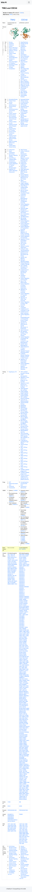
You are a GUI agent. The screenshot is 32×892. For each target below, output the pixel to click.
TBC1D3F (25, 771)
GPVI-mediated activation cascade (25, 372)
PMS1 (26, 735)
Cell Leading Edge (25, 68)
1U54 (9, 825)
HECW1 (15, 563)
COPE (20, 634)
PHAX (20, 728)
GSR (27, 669)
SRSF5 (15, 581)
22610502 (23, 525)
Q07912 (13, 821)
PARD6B (21, 722)
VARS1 (20, 791)
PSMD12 (21, 744)
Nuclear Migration (24, 174)
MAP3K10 (26, 691)
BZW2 (23, 609)
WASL (24, 793)
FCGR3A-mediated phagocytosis (25, 470)
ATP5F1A (13, 556)
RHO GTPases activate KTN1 (24, 408)
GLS (20, 668)
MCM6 (25, 700)
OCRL (20, 715)
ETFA (20, 656)
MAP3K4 (21, 694)
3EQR (14, 825)
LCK (24, 687)
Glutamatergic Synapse (24, 96)
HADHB (21, 673)
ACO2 (23, 556)
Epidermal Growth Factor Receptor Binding (13, 126)
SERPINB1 (26, 756)
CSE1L (24, 635)
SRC (12, 581)
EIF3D (25, 649)
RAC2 (27, 746)
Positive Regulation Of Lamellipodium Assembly (25, 205)
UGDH (20, 789)
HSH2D (9, 564)
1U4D (14, 824)
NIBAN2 (21, 711)
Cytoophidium (12, 68)
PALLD (26, 719)
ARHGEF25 (21, 593)
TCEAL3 (24, 772)
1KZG (23, 829)
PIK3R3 (13, 572)
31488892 (27, 507)
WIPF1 (27, 793)
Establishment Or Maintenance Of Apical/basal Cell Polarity (24, 254)
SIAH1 (13, 578)
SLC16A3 (25, 761)
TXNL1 (20, 786)
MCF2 (9, 568)
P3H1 (20, 716)
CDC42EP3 (21, 623)
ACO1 (20, 556)
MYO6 (24, 707)
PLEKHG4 (21, 733)
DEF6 (20, 638)
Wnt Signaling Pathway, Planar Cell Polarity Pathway (24, 333)
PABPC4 (24, 716)
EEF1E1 (27, 647)
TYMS (24, 786)
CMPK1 (21, 631)
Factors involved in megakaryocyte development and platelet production (25, 477)
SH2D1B (9, 578)
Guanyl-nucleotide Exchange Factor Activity (25, 866)
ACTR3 (20, 557)
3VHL (26, 835)
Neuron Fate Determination (24, 281)
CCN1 (26, 614)
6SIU (25, 840)
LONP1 (24, 688)
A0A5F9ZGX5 (11, 815)
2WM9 (20, 833)
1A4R (20, 824)
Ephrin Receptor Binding (12, 866)
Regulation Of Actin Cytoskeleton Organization (25, 240)
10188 (9, 802)
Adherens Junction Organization (25, 246)
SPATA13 (26, 764)
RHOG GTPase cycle (24, 456)
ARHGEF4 (21, 596)
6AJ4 (20, 840)
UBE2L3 (23, 788)
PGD (24, 726)
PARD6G (25, 722)
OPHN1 (27, 715)
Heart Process (24, 149)
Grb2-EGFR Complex (11, 66)
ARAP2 (24, 565)
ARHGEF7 (21, 598)
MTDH (23, 705)
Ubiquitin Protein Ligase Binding (12, 136)
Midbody (22, 67)
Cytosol (10, 46)
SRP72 (27, 765)
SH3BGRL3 (25, 760)
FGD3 (23, 658)
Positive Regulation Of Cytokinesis (25, 237)
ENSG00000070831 (23, 810)
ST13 (20, 768)
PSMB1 (21, 742)
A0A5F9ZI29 (10, 820)
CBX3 (24, 614)
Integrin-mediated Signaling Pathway (25, 183)
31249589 (23, 538)
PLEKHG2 (21, 732)
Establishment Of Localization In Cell (25, 309)
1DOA (20, 826)
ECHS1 (26, 645)
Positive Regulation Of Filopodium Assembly (25, 295)
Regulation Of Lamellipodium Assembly (24, 201)
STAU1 (20, 770)
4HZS (15, 826)
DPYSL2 (25, 644)
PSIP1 (27, 740)
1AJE (23, 824)
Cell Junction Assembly (23, 244)
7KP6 (9, 829)
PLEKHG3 (26, 732)
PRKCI (24, 739)
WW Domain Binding (12, 143)
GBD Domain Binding (23, 116)
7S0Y (20, 843)
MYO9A (21, 708)
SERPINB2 (21, 757)
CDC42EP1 (21, 620)
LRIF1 (20, 690)
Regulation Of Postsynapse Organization (24, 361)
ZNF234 (21, 798)
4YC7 (28, 836)
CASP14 (26, 612)
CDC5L (26, 627)
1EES (26, 826)
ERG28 (24, 654)
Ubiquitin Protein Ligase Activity (24, 125)
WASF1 (26, 792)
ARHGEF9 (26, 598)
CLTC (15, 557)
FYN (12, 561)
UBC (9, 582)
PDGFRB (13, 571)
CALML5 (27, 609)
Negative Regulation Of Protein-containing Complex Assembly (25, 233)
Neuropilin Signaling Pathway (25, 260)
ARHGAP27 (22, 577)
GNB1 (25, 668)
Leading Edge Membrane (24, 70)
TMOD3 (21, 775)
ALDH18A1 (21, 561)
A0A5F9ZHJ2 (11, 817)
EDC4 (20, 647)
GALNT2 (27, 665)
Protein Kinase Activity (12, 101)
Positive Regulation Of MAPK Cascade (25, 263)
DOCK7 (21, 642)
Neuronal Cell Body (25, 82)
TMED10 (21, 774)
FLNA (24, 661)
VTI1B (11, 582)
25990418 (23, 492)
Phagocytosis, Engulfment (24, 164)
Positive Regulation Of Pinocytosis (25, 278)
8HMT (9, 831)
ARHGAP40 (22, 584)
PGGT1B (27, 726)
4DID (20, 836)
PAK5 (20, 719)
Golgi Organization (25, 169)
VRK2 (20, 792)
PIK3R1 (9, 572)
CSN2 (27, 635)
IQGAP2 (25, 681)
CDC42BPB (21, 617)
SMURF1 (10, 579)
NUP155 (25, 714)
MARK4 (21, 697)
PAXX (20, 723)
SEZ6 (9, 577)
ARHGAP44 (22, 585)
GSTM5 (21, 670)
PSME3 (21, 746)
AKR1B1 (24, 560)
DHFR (25, 638)
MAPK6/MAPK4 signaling (24, 431)
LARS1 (20, 687)
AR (14, 554)
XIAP (20, 795)
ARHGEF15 (21, 592)
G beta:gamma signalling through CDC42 (24, 442)
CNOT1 (27, 631)
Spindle (22, 52)
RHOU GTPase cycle (24, 461)
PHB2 (23, 728)
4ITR (23, 836)
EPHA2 (21, 652)
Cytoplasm (11, 43)
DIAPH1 (21, 640)
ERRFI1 (25, 655)
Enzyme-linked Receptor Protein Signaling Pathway (13, 853)
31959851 (15, 490)
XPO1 (23, 795)
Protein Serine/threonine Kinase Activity (12, 105)
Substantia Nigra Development (24, 209)
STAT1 (27, 768)
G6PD (23, 665)
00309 (20, 806)
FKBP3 (20, 661)
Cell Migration (12, 871)
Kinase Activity (12, 131)
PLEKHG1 (24, 730)
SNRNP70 (21, 764)
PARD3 (20, 721)
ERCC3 (21, 654)
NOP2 (24, 711)
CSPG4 (9, 558)
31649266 (23, 540)
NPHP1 (9, 571)
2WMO (27, 833)
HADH (24, 672)
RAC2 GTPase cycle (24, 450)
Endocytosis (12, 149)
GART (20, 666)
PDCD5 (21, 725)
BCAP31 (21, 605)
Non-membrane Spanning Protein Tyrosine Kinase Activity (13, 118)
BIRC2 (27, 606)
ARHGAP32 (22, 579)
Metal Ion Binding (13, 141)
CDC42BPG (22, 619)
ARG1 (27, 565)
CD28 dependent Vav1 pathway (24, 389)
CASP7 (24, 613)
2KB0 (26, 831)
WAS (14, 582)
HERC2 (24, 675)
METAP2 (21, 702)
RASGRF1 (10, 575)
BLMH (20, 607)
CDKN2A (24, 628)
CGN (27, 630)
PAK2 (20, 718)
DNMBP (25, 641)
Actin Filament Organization (24, 167)
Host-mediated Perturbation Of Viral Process (24, 267)
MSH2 (24, 704)
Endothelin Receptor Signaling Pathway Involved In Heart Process (25, 356)
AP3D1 (20, 564)
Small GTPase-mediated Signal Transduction (12, 159)
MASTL (24, 697)
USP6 (27, 789)
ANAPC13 (26, 561)
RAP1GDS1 (22, 747)
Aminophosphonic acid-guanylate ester (25, 483)
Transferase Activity (11, 133)
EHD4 (27, 648)
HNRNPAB (26, 676)
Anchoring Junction (13, 64)
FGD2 (20, 658)
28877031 (26, 504)
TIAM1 (27, 772)
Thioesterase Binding (23, 114)
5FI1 (26, 838)
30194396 (23, 536)
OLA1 (23, 715)
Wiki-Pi (4, 2)
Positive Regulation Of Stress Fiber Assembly (25, 303)
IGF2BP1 (24, 680)
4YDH (20, 838)
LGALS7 (21, 688)
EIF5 (23, 651)
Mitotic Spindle (24, 92)
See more (10, 874)
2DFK (23, 831)
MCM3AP (21, 700)
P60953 (21, 814)
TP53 (25, 778)
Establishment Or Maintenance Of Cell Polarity (24, 177)
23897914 (11, 496)
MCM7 (20, 701)
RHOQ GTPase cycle (24, 453)
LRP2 (23, 690)
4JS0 (25, 836)
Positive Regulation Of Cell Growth (25, 221)
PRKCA (24, 737)
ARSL (9, 556)
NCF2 (25, 709)
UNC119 (24, 789)
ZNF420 (21, 799)
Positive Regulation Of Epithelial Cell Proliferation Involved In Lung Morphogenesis (25, 339)
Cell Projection (24, 80)
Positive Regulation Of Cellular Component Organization (25, 286)
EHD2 (24, 648)
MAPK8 (24, 549)
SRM (25, 765)
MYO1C (21, 707)
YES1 (16, 584)
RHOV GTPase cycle (24, 467)
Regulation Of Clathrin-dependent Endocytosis (13, 170)
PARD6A (25, 721)
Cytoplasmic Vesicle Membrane (13, 56)
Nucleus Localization (23, 306)
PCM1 (23, 723)
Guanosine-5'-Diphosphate (24, 487)
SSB (24, 767)
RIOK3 (23, 750)
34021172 (23, 520)
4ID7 (9, 828)
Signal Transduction (12, 151)
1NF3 (26, 829)
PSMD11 (25, 743)
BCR (25, 606)
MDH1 (23, 701)
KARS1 (26, 683)
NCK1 (16, 568)
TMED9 (25, 774)
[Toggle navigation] (29, 2)
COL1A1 (21, 633)
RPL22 (20, 751)
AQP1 (11, 554)
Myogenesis (23, 405)
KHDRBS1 (24, 684)
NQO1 (24, 712)
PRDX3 (25, 736)
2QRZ (26, 832)
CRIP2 (20, 635)
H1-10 (24, 670)
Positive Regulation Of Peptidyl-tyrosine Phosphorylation (13, 166)
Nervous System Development (24, 190)
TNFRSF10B (22, 777)
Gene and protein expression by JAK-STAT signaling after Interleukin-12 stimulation (25, 436)
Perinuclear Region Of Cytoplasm (13, 62)
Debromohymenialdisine (13, 484)
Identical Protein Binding (12, 139)
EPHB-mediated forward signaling (24, 392)
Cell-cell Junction (24, 57)
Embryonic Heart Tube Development (25, 249)
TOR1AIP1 (21, 778)
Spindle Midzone (24, 87)
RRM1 (20, 754)
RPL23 (24, 751)
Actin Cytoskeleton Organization (25, 214)
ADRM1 (24, 557)
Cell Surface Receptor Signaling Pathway (13, 155)
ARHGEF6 (26, 596)
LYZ (26, 690)
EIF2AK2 (21, 649)
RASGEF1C (10, 574)
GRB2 (9, 563)
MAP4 (25, 694)
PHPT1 (27, 728)
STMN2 (24, 770)
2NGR (20, 832)
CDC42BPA (21, 616)
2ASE (20, 831)
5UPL (26, 839)
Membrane (11, 52)
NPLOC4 (21, 712)
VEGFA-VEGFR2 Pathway (24, 403)
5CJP (23, 838)
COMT (24, 633)
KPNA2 (21, 686)
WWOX (9, 584)
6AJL (23, 840)
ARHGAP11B (22, 570)
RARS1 (26, 747)
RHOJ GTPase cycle (24, 459)
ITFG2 (9, 565)
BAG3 (9, 557)
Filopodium (23, 64)
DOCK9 (21, 644)
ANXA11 (21, 563)
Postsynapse (23, 94)
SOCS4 (9, 581)
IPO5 (28, 680)
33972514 (23, 531)
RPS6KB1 (25, 753)
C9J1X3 (9, 821)
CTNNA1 (25, 637)
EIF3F (20, 651)
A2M (20, 554)
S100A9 (24, 754)
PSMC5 (24, 742)
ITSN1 (20, 683)
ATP (10, 482)
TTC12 (23, 785)
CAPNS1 (21, 610)
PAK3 (23, 718)
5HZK (20, 839)
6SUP (20, 842)
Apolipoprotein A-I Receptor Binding (25, 119)
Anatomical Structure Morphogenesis (24, 197)
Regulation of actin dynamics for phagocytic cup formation (25, 379)
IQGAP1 (21, 681)
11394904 (21, 12)
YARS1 (26, 795)
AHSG (20, 560)
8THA (15, 831)
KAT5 (20, 684)
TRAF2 (20, 781)
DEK (23, 638)
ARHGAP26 (22, 575)
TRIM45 (21, 782)
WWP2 (12, 584)
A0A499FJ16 (10, 814)
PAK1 (27, 716)
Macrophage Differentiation (24, 218)
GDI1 (23, 666)
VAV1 (27, 791)
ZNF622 (25, 799)
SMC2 (20, 763)
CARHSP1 (21, 612)
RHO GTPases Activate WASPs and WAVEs (24, 418)
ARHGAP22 (22, 574)
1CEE (23, 825)
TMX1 (24, 775)
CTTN (12, 558)
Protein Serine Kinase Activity (12, 146)
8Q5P (12, 831)
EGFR (16, 560)
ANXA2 (25, 563)
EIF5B (26, 651)
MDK (27, 701)
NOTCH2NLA (13, 570)
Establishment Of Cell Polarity (24, 211)
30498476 (11, 501)
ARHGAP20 (22, 572)
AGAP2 (24, 558)
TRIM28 (24, 781)
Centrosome (23, 50)
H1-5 (27, 670)
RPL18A (14, 575)
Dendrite (22, 66)
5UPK (23, 839)
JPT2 (23, 683)
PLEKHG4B (22, 735)
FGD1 (27, 656)
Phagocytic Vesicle (25, 85)
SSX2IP (27, 767)
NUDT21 (21, 714)
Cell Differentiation (25, 216)
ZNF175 (25, 796)
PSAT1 (24, 740)
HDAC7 (24, 673)
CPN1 (27, 634)
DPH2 (13, 560)
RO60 (27, 750)
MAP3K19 (26, 693)
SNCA (23, 763)
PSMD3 (25, 744)
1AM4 (26, 824)
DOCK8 (24, 642)
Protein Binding (12, 128)
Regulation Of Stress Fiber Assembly (24, 299)
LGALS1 (27, 687)
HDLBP (21, 675)
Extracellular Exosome (23, 89)
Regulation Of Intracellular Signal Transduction (25, 859)
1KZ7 (20, 829)
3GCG (20, 835)
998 (20, 802)
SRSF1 (20, 767)
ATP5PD (25, 602)
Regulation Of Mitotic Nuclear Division (24, 172)
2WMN (23, 833)
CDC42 (24, 19)
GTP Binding (23, 105)
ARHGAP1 (21, 567)
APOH (27, 564)
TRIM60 (25, 782)
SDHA (27, 754)
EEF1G (21, 648)
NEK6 (9, 570)
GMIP (23, 668)
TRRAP (24, 784)
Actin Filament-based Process (24, 869)
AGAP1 (21, 558)
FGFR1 (9, 561)
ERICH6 (21, 655)
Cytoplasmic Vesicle (12, 59)
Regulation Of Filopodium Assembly (24, 291)
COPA (28, 633)
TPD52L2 (21, 779)
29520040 (23, 500)
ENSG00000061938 (12, 810)
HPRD (10, 14)
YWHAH (21, 796)
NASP (27, 708)
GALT (15, 561)
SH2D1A (12, 577)
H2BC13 (21, 672)
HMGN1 (22, 676)
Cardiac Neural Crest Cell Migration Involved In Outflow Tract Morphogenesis (25, 158)
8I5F (23, 843)
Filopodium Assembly (23, 276)
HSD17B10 (21, 679)
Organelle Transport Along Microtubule (25, 351)
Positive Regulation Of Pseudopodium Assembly (25, 228)
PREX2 (21, 737)
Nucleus (11, 42)
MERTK (12, 568)
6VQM (14, 828)
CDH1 (20, 628)
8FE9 (11, 829)
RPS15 (27, 751)
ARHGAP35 (22, 581)
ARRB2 (24, 599)
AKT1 (20, 549)
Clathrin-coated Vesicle (12, 54)
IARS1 (20, 680)
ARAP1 (21, 565)
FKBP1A (25, 659)
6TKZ (26, 842)
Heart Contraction (24, 330)
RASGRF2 (21, 749)
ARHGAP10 (22, 568)
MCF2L (24, 698)
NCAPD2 (21, 709)
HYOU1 (26, 679)
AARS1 (23, 554)
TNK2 (12, 19)
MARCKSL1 (26, 695)
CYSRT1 (9, 560)
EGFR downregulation (24, 375)
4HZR (12, 826)
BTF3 (20, 609)
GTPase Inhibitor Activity (13, 122)
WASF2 (21, 793)
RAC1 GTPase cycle (24, 448)
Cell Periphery (24, 91)
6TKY (23, 842)
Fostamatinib (12, 487)
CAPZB (25, 610)
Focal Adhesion (24, 59)
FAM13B (24, 656)
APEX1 (24, 564)
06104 (9, 806)
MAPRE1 (21, 695)
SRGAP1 (21, 765)
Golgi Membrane (24, 42)
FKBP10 (21, 659)
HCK (12, 563)
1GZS (23, 828)
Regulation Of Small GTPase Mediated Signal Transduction (24, 851)
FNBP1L (21, 663)
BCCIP (24, 605)
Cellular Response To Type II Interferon (25, 348)
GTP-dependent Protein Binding (24, 111)
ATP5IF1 (26, 600)
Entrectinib (11, 486)
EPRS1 (24, 652)
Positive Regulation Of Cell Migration (25, 224)
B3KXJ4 (15, 820)
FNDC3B (25, 663)
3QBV (23, 835)
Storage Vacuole (24, 43)
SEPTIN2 (21, 756)
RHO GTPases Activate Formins (24, 425)
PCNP (26, 723)
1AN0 (20, 825)
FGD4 (26, 658)
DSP (23, 645)
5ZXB (11, 828)
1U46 (11, 824)
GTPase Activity (24, 100)
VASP (24, 791)
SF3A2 (20, 760)
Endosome (11, 45)
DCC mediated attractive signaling (25, 397)
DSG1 (20, 645)
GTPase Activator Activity (25, 855)
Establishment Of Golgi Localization (25, 312)
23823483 (23, 533)
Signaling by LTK (13, 372)
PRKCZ (21, 740)
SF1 (25, 758)
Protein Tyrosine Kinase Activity (12, 114)
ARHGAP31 (22, 578)
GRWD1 (24, 669)
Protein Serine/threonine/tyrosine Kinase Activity (13, 110)
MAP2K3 (21, 691)
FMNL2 (23, 662)
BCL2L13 (21, 606)
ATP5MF (21, 602)
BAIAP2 (26, 603)
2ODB (23, 832)
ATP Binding (12, 130)
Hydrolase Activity (25, 106)
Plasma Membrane (13, 47)
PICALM (21, 729)
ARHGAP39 (22, 582)
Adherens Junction (13, 50)
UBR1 (27, 788)
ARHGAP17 (22, 571)
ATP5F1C (21, 600)
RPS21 (20, 753)
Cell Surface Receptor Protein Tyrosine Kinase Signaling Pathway (13, 848)
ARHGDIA (21, 586)
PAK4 (26, 718)
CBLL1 (20, 614)
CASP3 (21, 613)
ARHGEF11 (21, 591)
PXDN (24, 746)
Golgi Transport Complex (24, 62)
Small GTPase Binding (24, 862)
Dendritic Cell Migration (24, 257)
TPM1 (25, 779)
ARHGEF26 (21, 595)
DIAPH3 (21, 641)
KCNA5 (12, 565)
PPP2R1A (21, 736)
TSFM (20, 785)
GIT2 (26, 666)
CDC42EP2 (21, 621)
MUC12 (26, 705)
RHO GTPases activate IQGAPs (24, 411)
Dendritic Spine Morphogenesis (24, 344)
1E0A (23, 826)
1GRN (20, 828)
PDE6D (21, 726)
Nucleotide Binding (13, 99)
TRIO (28, 782)
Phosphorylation (12, 162)
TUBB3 (27, 785)
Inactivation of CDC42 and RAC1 (25, 400)
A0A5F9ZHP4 (11, 818)
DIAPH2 (25, 640)
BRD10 (27, 607)
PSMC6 (21, 743)
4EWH (9, 826)
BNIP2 (23, 607)
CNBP (24, 631)
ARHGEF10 (21, 589)
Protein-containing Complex (25, 73)
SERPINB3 (21, 758)
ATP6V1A (21, 603)
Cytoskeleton (23, 54)
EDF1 (23, 647)
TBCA (20, 772)
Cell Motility (11, 873)
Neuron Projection (25, 81)
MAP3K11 (21, 693)
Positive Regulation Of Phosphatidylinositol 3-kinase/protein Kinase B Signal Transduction (25, 318)
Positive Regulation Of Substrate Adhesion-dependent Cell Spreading (25, 366)
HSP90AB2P (14, 564)
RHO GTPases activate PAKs (24, 414)
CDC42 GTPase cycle (24, 445)
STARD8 (24, 768)
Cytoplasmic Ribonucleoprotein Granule (25, 77)
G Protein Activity (25, 102)
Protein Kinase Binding (24, 108)
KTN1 (24, 686)
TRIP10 (21, 784)
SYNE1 (20, 771)
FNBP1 (27, 662)
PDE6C (24, 725)
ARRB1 (21, 599)
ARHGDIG (21, 588)
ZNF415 (25, 798)
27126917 (23, 496)
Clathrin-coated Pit (13, 49)
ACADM (27, 554)
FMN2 (20, 662)
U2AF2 (27, 786)
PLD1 (20, 730)
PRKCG (21, 739)
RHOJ (20, 750)
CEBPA (21, 630)
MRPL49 (21, 704)
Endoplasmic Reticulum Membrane (23, 48)
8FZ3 (14, 829)
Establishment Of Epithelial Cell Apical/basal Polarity (24, 272)
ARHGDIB (26, 586)
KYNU (27, 686)
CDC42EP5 (21, 626)
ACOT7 (27, 556)
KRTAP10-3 (10, 567)
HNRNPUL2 (21, 677)
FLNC (27, 661)
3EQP (11, 825)
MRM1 (25, 702)
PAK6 (23, 719)
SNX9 (13, 579)
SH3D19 (21, 761)
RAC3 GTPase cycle (24, 464)
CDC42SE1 (21, 627)
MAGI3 (14, 567)
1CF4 (9, 824)
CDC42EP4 (21, 624)
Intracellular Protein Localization (25, 193)
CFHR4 (24, 630)
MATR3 (21, 698)
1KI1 (26, 828)
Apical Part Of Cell (25, 84)
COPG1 (24, 634)
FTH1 (20, 665)
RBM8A (26, 749)
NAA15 (24, 708)
